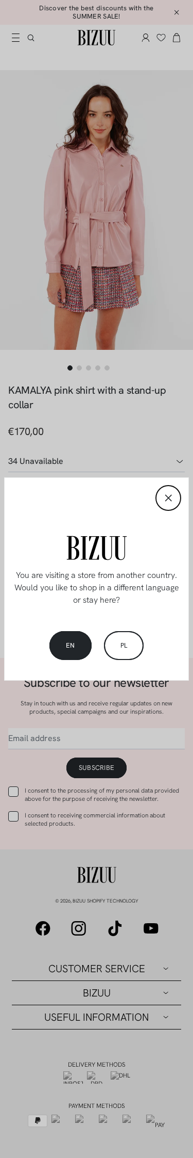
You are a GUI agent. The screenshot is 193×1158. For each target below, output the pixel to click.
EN (70, 645)
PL (124, 645)
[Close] (168, 498)
